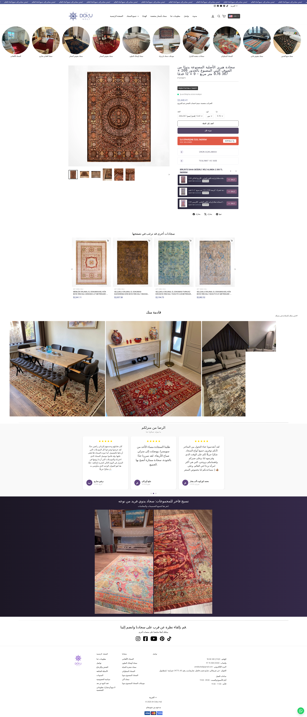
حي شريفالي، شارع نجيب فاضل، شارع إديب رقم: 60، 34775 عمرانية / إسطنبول (189, 671)
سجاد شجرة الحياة (129, 667)
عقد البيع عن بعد (103, 683)
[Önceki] (72, 269)
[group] (57, 368)
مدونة (194, 16)
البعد (178, 111)
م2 (217, 111)
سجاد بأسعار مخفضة (158, 16)
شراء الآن (208, 131)
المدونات (100, 675)
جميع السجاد (132, 16)
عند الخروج (181, 103)
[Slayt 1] (151, 493)
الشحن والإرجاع (102, 667)
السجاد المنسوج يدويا (130, 675)
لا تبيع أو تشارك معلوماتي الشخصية (106, 688)
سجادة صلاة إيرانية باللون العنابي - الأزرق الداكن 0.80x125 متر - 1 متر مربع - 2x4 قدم (207, 178)
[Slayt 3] (155, 493)
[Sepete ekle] (108, 241)
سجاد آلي (125, 679)
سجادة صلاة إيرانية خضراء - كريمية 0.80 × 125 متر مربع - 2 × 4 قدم (207, 190)
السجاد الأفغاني (128, 659)
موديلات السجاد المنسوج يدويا (133, 683)
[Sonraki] (235, 269)
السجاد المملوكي (128, 671)
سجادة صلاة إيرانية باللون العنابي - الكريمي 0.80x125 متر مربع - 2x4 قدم (207, 202)
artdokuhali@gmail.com (203, 667)
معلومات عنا (175, 16)
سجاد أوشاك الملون (129, 663)
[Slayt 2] (153, 493)
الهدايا (144, 16)
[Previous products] (230, 171)
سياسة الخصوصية (103, 679)
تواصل (186, 16)
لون (207, 111)
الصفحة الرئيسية (116, 16)
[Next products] (236, 171)
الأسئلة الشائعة (102, 671)
